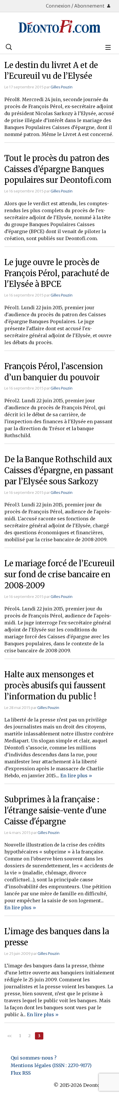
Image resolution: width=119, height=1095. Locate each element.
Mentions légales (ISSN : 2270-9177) (51, 1065)
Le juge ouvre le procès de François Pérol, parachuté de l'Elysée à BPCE (56, 273)
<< (9, 1035)
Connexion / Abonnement (75, 6)
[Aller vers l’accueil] (59, 26)
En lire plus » (76, 775)
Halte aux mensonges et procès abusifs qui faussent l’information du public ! (55, 685)
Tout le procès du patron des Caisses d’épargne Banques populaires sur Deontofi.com (57, 169)
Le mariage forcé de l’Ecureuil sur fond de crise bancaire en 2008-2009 (59, 574)
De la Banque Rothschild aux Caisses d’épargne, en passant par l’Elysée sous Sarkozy (59, 470)
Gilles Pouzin (61, 87)
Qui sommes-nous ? (34, 1058)
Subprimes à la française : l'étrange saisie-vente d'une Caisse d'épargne (55, 810)
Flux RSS (21, 1073)
